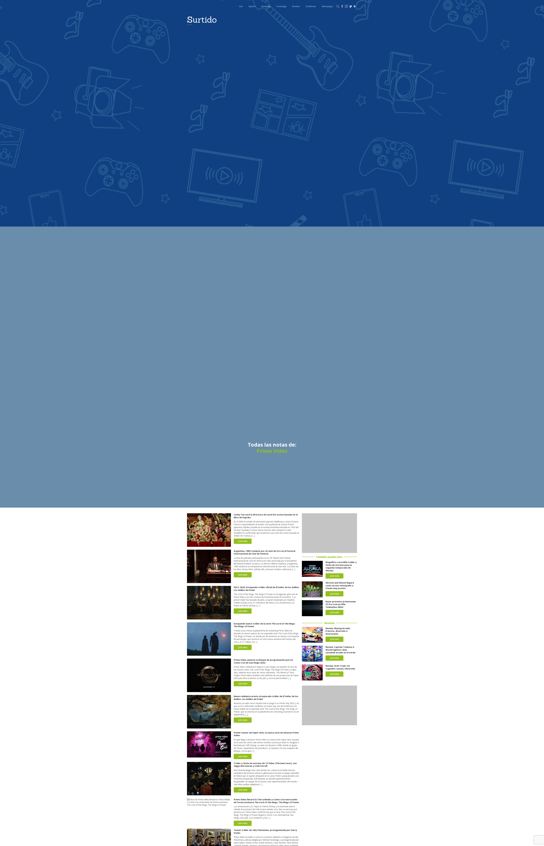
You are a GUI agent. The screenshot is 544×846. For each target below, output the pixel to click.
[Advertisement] (329, 533)
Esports (251, 6)
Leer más (242, 541)
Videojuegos (327, 6)
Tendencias (310, 6)
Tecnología (281, 6)
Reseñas (296, 6)
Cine (241, 6)
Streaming (265, 6)
